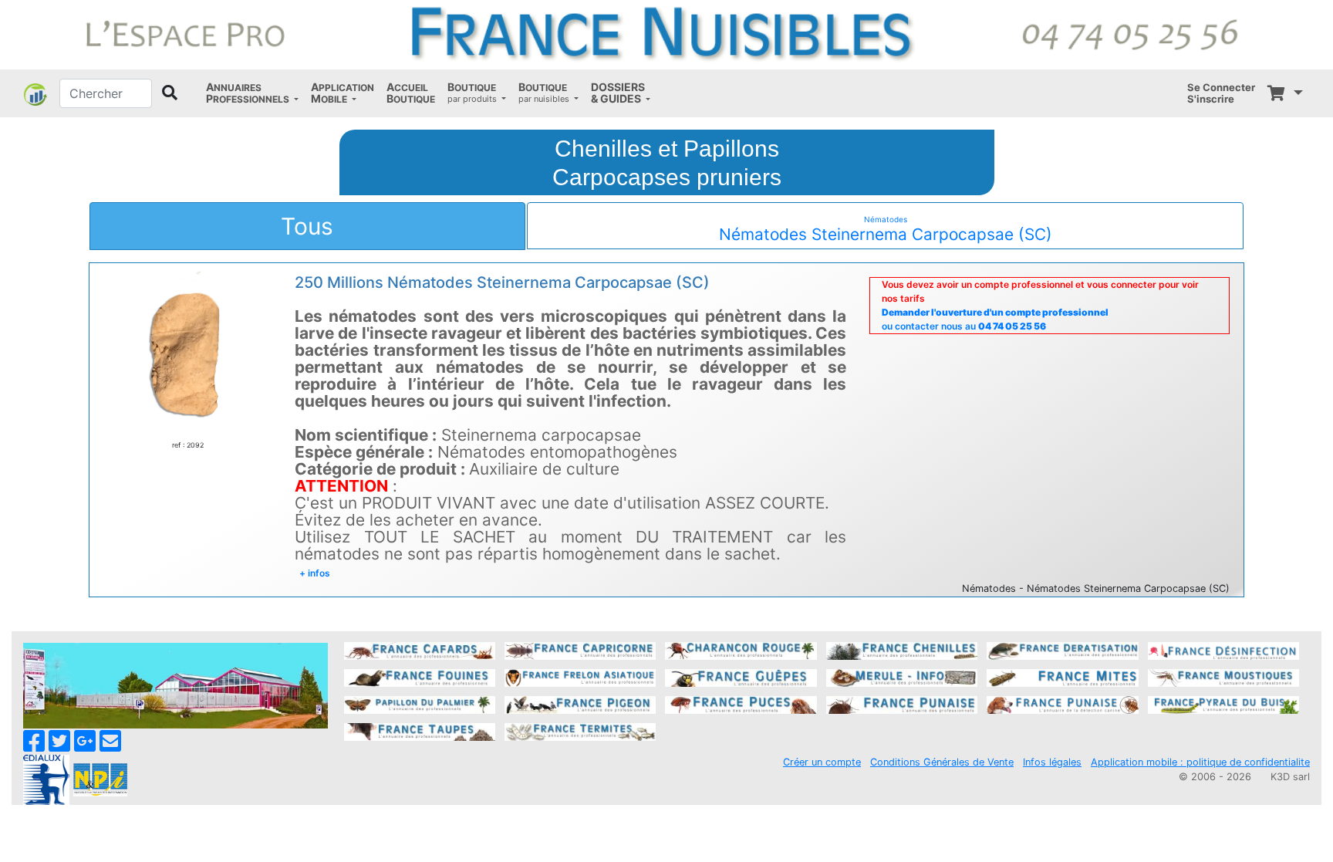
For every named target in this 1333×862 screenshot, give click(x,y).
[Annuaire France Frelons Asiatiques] (580, 677)
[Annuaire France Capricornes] (580, 649)
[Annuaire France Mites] (1062, 677)
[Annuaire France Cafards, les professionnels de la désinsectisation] (420, 649)
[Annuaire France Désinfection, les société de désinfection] (1223, 649)
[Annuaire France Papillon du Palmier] (420, 704)
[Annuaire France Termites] (580, 731)
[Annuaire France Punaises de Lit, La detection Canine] (1062, 704)
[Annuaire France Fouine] (420, 677)
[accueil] (666, 34)
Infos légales (1052, 762)
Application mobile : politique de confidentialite (1200, 762)
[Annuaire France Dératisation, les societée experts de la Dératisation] (1062, 649)
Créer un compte (822, 762)
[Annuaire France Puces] (740, 704)
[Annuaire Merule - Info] (902, 677)
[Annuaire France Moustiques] (1223, 677)
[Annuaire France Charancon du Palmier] (740, 649)
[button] (252, 93)
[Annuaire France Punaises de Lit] (902, 704)
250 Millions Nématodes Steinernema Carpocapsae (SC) (502, 282)
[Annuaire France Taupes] (420, 731)
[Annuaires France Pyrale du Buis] (1223, 704)
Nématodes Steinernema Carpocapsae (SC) (885, 229)
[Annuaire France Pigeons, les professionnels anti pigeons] (580, 704)
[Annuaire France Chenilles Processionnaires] (902, 649)
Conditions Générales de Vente (942, 762)
